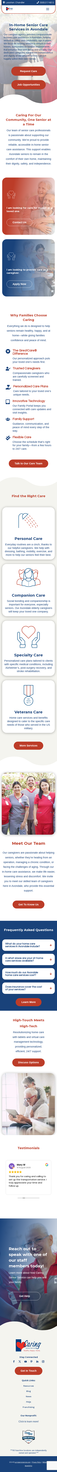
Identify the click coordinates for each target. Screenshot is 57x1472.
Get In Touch (29, 1370)
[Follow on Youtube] (25, 1361)
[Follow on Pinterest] (31, 1361)
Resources (28, 1386)
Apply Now (19, 284)
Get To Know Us (28, 904)
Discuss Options (28, 1062)
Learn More (28, 1002)
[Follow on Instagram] (43, 1361)
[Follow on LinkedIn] (37, 1361)
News (28, 1396)
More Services (28, 745)
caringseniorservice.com (22, 1462)
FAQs (28, 1402)
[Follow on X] (19, 1361)
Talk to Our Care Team (28, 463)
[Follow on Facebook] (14, 1361)
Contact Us (19, 222)
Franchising (28, 1407)
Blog (28, 1391)
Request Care (28, 71)
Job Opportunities (28, 84)
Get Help (24, 1296)
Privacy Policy (36, 1462)
